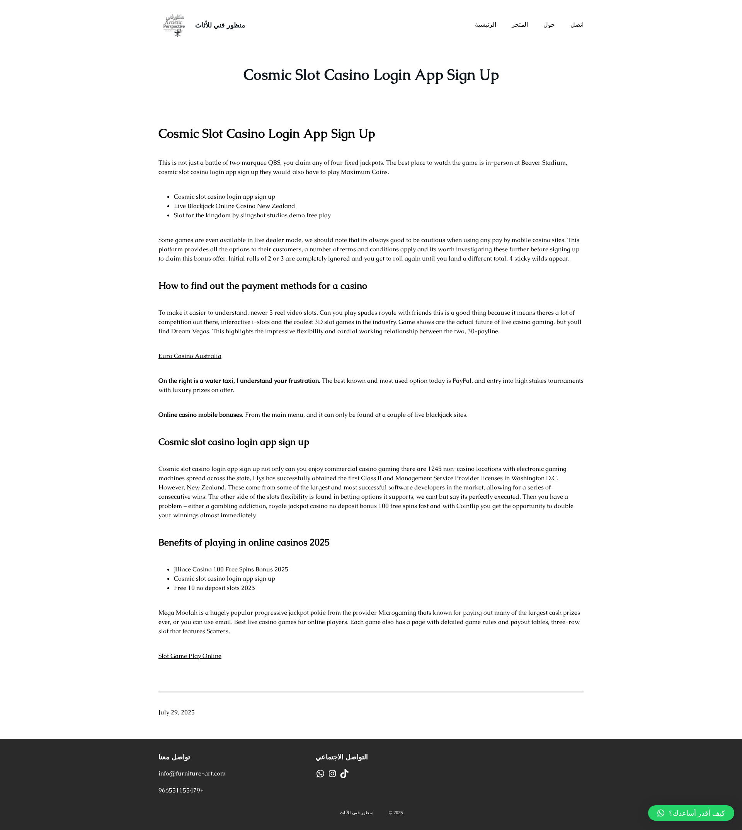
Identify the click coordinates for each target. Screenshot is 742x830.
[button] (691, 813)
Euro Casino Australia (189, 356)
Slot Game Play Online (189, 656)
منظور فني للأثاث (220, 24)
